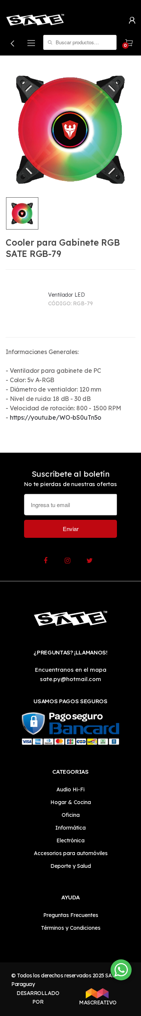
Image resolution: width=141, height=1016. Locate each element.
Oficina (71, 815)
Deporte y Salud (70, 866)
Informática (70, 827)
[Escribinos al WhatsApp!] (121, 971)
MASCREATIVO (97, 1002)
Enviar (71, 529)
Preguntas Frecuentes (70, 915)
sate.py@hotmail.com (70, 679)
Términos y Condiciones (70, 927)
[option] (70, 129)
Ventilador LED (66, 294)
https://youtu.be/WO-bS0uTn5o (56, 417)
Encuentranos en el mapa (70, 669)
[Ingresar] (132, 19)
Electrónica (70, 840)
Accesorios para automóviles (71, 853)
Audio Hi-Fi (70, 789)
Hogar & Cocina (70, 802)
